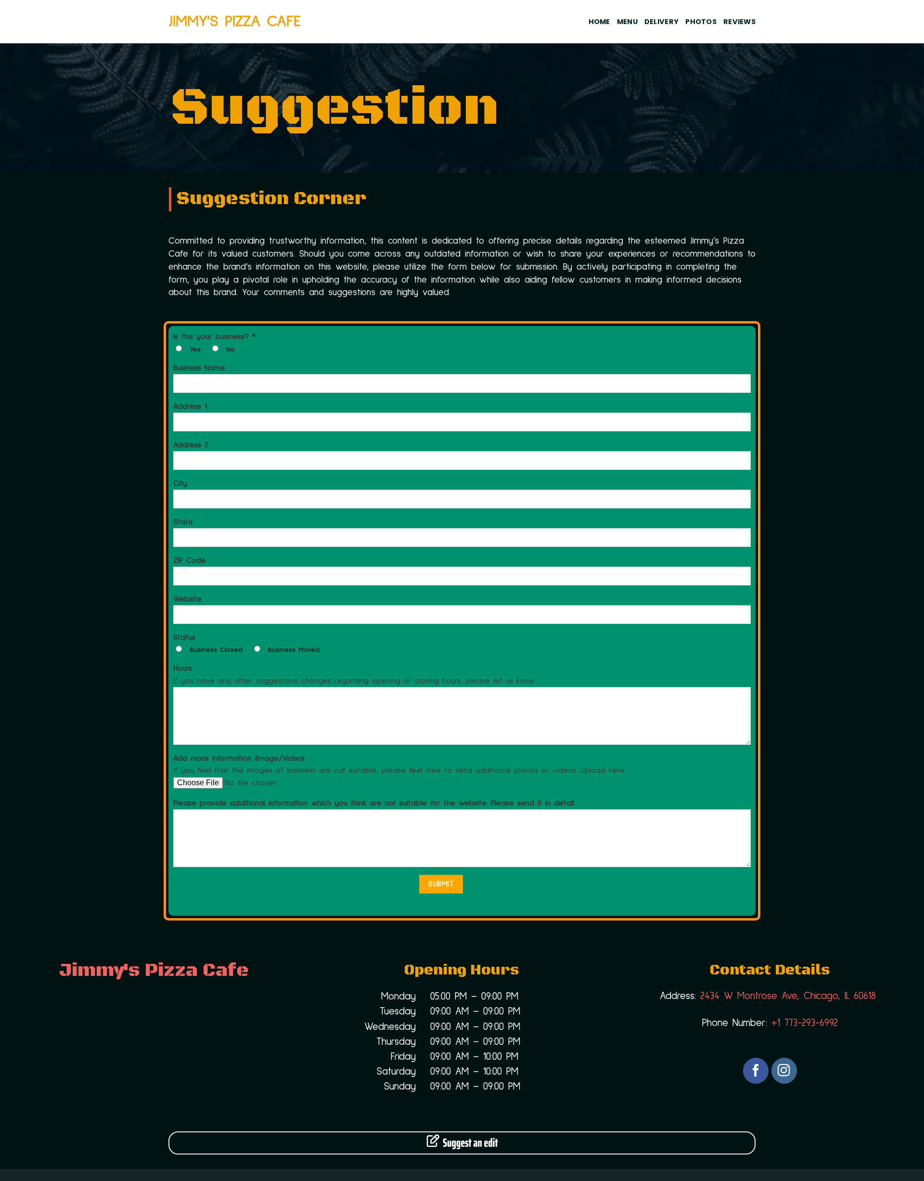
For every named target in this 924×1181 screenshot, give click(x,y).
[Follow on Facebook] (756, 1070)
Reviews (739, 21)
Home (599, 21)
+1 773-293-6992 (804, 1023)
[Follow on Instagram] (784, 1070)
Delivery (661, 21)
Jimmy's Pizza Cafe (234, 21)
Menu (627, 21)
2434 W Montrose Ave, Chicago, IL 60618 (786, 996)
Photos (701, 21)
